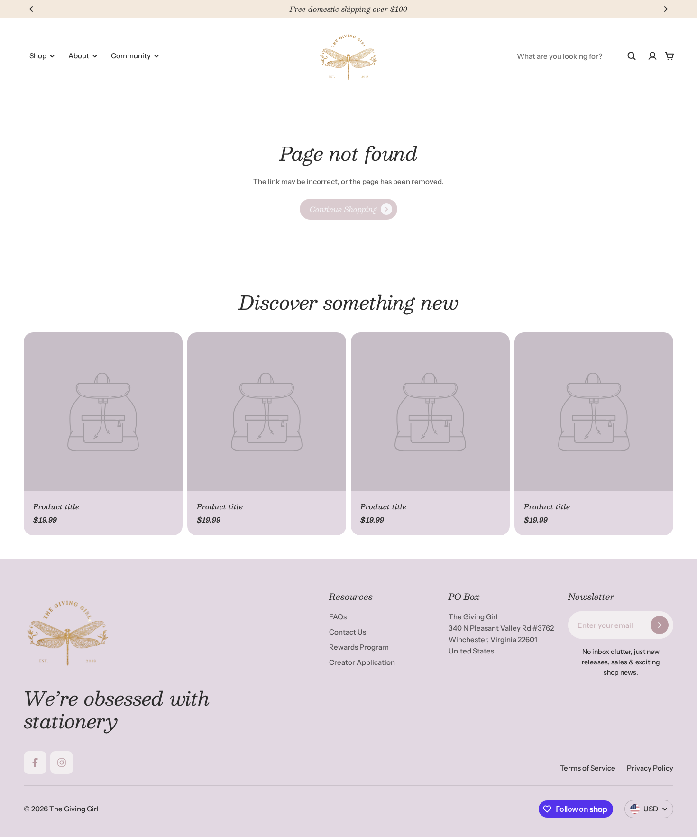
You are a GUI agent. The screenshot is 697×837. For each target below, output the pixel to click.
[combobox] (576, 56)
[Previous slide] (31, 9)
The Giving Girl (74, 808)
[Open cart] (669, 55)
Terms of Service (587, 768)
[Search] (631, 56)
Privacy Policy (650, 768)
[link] (348, 209)
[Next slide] (665, 9)
